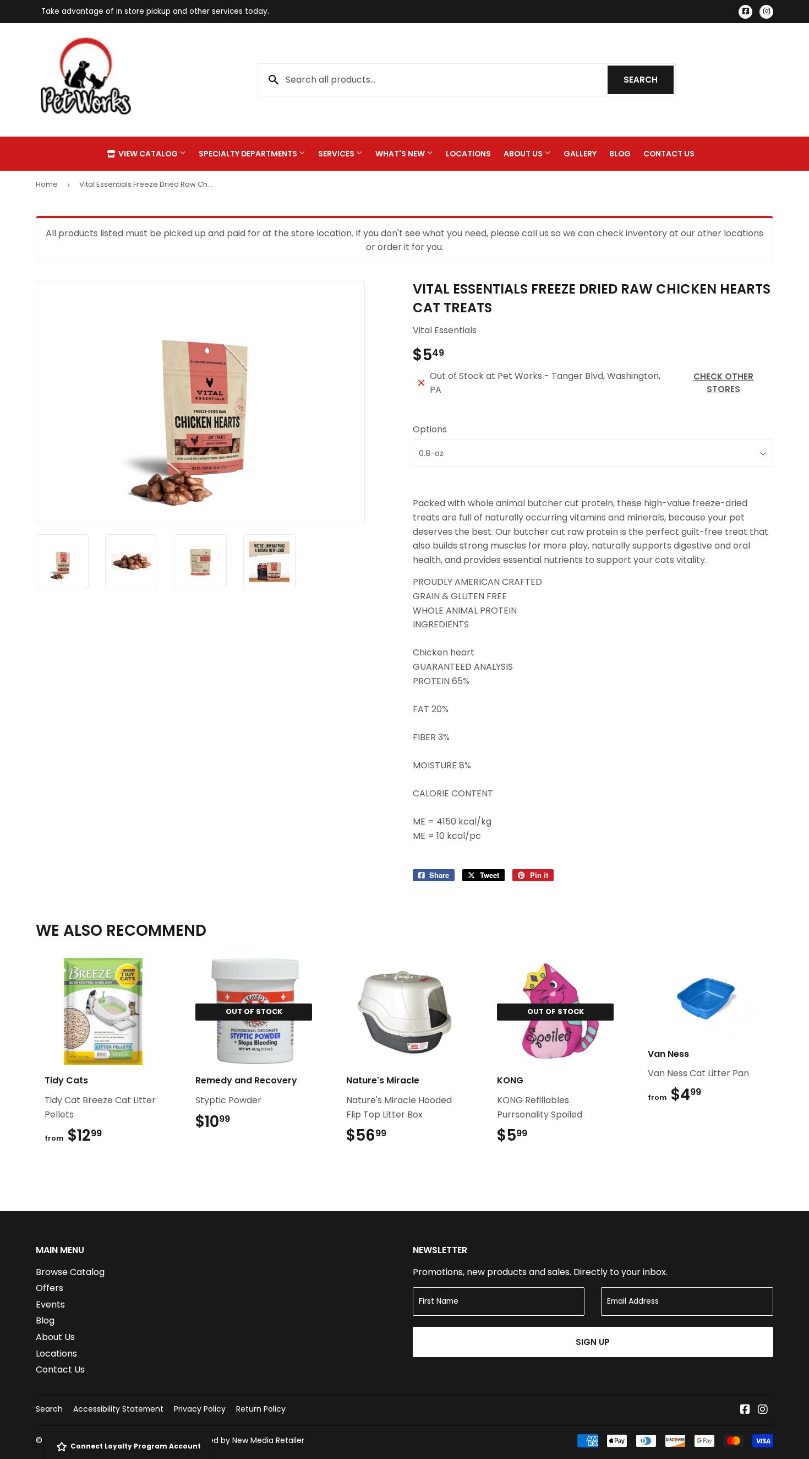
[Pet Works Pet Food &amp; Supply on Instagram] (763, 1410)
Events (50, 1304)
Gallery (580, 153)
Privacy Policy (200, 1408)
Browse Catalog (70, 1272)
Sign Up (593, 1342)
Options (430, 429)
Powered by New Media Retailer (244, 1440)
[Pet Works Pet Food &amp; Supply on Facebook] (745, 1410)
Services (337, 153)
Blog (620, 153)
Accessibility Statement (118, 1408)
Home (47, 184)
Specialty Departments (249, 153)
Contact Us (669, 153)
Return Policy (261, 1408)
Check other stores (723, 383)
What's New (401, 153)
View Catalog (148, 153)
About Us (524, 153)
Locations (468, 153)
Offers (49, 1288)
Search (649, 79)
